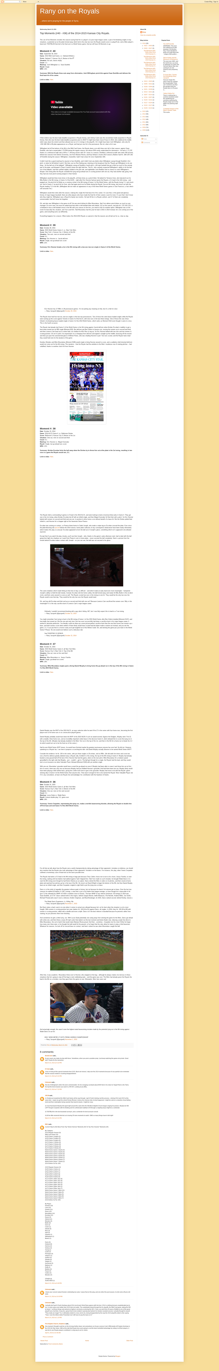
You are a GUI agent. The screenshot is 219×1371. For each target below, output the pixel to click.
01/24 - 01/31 (148, 100)
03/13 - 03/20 (148, 81)
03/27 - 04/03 (148, 45)
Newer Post (44, 1340)
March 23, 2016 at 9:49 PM (53, 1283)
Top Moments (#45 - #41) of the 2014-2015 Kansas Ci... (150, 70)
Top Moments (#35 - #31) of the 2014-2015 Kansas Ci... (150, 58)
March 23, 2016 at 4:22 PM (53, 1063)
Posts (145, 139)
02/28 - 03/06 (148, 86)
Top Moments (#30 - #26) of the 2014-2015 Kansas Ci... (150, 52)
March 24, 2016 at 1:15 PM (53, 1317)
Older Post (129, 1340)
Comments (146, 142)
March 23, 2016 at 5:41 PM (53, 1076)
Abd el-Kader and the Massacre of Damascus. (170, 58)
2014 (144, 114)
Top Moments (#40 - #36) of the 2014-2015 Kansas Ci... (150, 64)
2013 (144, 117)
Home (87, 1340)
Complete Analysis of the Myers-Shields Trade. (171, 109)
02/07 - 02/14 (148, 94)
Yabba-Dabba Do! (168, 93)
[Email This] (72, 1045)
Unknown (48, 1082)
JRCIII (47, 1095)
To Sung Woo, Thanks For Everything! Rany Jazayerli (170, 76)
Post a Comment (48, 1337)
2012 (144, 119)
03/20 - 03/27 (148, 48)
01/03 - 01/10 (148, 108)
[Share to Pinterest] (81, 1045)
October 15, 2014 (70, 613)
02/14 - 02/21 (148, 92)
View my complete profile (148, 35)
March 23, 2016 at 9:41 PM (53, 1118)
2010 (144, 125)
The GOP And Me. (168, 44)
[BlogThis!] (74, 1045)
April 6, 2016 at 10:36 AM (53, 1333)
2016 (144, 43)
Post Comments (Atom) (55, 1344)
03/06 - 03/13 (148, 84)
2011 (144, 122)
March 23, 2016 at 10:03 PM (53, 1296)
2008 (144, 130)
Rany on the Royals (69, 11)
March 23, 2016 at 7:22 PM (53, 1089)
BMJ (46, 1124)
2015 (144, 111)
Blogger (117, 1356)
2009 (144, 127)
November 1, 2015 (71, 903)
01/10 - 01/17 (148, 105)
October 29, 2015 (70, 311)
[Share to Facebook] (79, 1045)
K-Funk (47, 1069)
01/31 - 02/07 (148, 97)
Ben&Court (48, 1056)
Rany (144, 32)
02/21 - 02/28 (148, 89)
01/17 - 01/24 (148, 102)
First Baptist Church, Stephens (55, 1324)
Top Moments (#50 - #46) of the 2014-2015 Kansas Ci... (150, 76)
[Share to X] (77, 1045)
